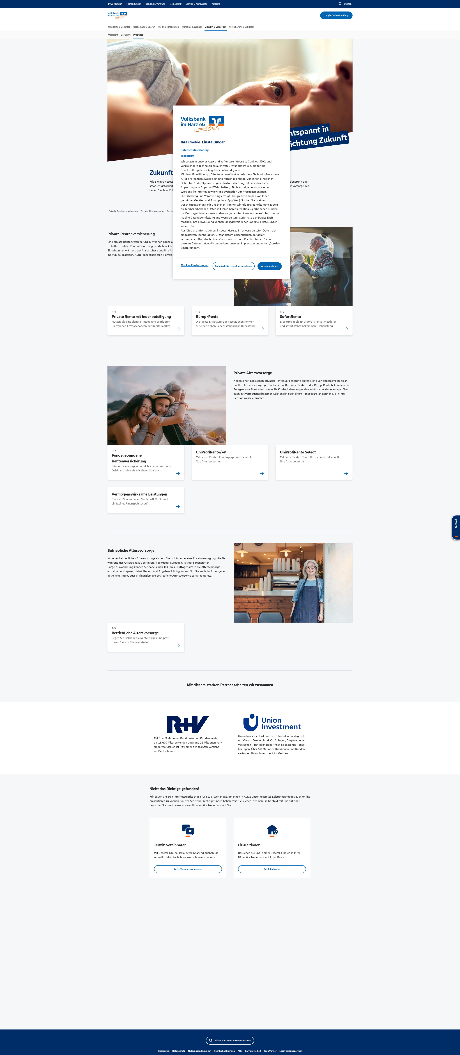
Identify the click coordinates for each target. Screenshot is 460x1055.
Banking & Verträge (155, 4)
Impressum (163, 1051)
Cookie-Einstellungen (194, 265)
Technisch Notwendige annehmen (233, 266)
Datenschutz (178, 1051)
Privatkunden (115, 4)
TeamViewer (270, 1051)
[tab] (119, 27)
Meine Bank (175, 4)
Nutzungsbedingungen (199, 1051)
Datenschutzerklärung (195, 150)
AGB (240, 1051)
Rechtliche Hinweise (224, 1051)
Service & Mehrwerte (196, 4)
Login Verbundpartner (290, 1051)
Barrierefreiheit (253, 1051)
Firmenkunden (133, 4)
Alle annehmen (269, 266)
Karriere (216, 4)
